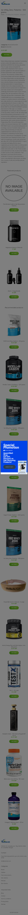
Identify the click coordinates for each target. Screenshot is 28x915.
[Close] (2, 442)
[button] (9, 467)
